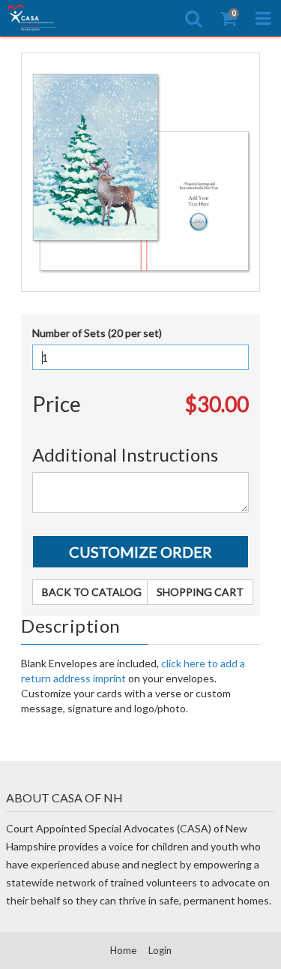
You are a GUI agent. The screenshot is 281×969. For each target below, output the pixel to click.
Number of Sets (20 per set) (97, 333)
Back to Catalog (92, 591)
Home (123, 950)
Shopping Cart (200, 591)
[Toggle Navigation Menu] (263, 18)
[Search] (193, 18)
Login (160, 950)
